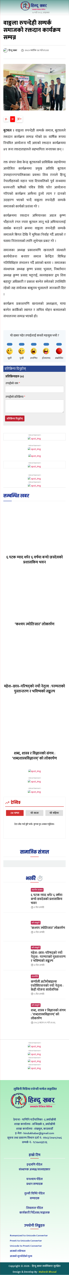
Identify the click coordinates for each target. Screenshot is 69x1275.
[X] (35, 1112)
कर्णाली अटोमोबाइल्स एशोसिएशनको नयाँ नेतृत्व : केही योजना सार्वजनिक (47, 985)
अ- (6, 119)
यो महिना (54, 813)
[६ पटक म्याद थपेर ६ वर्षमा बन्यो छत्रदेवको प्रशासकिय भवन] (34, 527)
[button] (62, 6)
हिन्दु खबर (13, 50)
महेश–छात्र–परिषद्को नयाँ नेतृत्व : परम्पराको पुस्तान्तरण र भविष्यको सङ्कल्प (34, 688)
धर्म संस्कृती (36, 922)
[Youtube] (42, 1112)
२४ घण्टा (14, 813)
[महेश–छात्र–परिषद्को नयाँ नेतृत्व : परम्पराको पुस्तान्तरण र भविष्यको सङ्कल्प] (34, 656)
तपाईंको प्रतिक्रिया (15, 397)
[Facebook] (27, 1112)
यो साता (34, 813)
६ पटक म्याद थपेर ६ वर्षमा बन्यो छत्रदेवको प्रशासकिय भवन (34, 559)
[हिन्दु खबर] (5, 50)
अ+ (19, 119)
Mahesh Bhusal (47, 1272)
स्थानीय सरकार (37, 889)
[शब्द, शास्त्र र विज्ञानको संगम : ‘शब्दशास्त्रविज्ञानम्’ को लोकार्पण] (34, 724)
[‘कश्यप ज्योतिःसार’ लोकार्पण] (34, 594)
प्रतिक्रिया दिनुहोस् (15, 419)
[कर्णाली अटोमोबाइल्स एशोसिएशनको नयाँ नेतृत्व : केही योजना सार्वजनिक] (15, 984)
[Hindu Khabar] (34, 6)
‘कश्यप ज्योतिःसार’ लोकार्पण (34, 624)
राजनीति (35, 976)
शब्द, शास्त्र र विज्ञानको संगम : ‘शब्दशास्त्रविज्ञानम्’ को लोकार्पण (34, 755)
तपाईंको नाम (13, 383)
